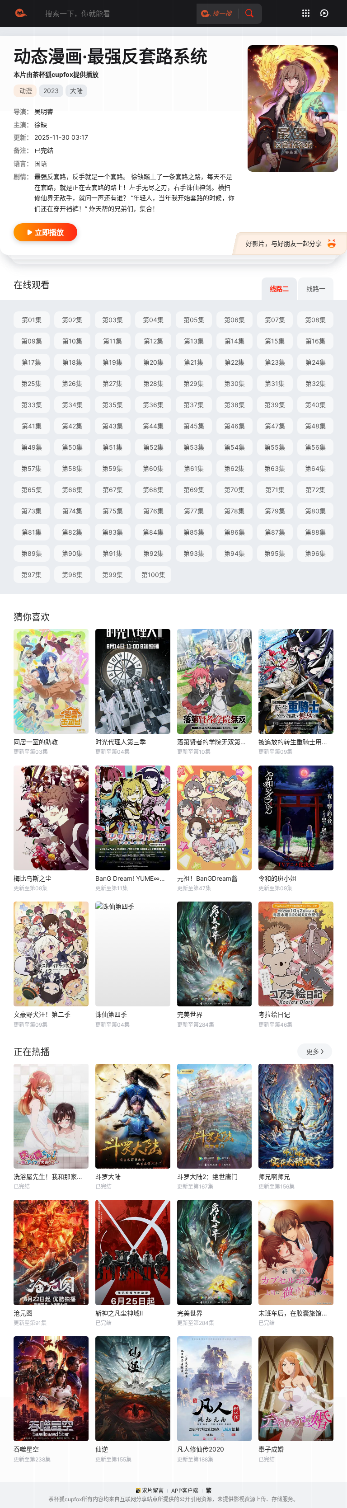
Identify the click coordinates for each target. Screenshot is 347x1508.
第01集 (32, 320)
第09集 (31, 341)
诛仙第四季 (111, 1014)
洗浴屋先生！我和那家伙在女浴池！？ (51, 1176)
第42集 (72, 426)
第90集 (72, 553)
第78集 (234, 511)
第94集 (234, 553)
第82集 (72, 532)
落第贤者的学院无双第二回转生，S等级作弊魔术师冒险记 (214, 742)
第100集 (153, 574)
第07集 (275, 320)
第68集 (153, 489)
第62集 (234, 468)
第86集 (234, 532)
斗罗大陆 (108, 1176)
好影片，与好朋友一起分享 (284, 243)
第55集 (274, 447)
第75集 (113, 511)
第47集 (275, 426)
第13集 (194, 341)
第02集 (72, 320)
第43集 (112, 426)
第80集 (315, 511)
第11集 (112, 341)
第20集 (153, 362)
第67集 (113, 489)
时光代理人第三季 (120, 742)
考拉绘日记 (274, 1014)
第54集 (234, 447)
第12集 (153, 341)
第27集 (112, 383)
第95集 (274, 553)
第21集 (193, 362)
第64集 (315, 468)
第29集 (193, 383)
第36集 (153, 405)
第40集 (315, 405)
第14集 (234, 341)
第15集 (275, 341)
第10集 (72, 341)
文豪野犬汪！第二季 (42, 1014)
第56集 (315, 447)
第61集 (194, 468)
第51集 (112, 447)
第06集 (234, 320)
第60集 (153, 468)
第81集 (32, 532)
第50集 (72, 447)
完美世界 (189, 1014)
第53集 (193, 447)
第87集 (275, 532)
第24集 (315, 362)
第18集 (72, 362)
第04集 (153, 320)
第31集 (275, 383)
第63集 (274, 468)
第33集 (31, 405)
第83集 (112, 532)
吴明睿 (43, 111)
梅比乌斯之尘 (33, 878)
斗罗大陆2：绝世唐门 (207, 1176)
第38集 (234, 405)
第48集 (315, 426)
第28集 (153, 383)
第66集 (72, 489)
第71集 (275, 489)
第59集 (112, 468)
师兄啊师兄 (274, 1176)
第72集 (315, 489)
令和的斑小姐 (277, 878)
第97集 (31, 574)
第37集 (193, 405)
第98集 (72, 574)
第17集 (31, 362)
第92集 (153, 553)
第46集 (234, 426)
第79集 (275, 511)
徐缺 (40, 124)
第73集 (31, 511)
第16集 (315, 341)
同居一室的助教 (36, 742)
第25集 (31, 383)
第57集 (31, 468)
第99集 (112, 574)
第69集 (193, 489)
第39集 (274, 405)
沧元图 (23, 1313)
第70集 (234, 489)
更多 (312, 1051)
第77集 (194, 511)
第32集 (315, 383)
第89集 (31, 553)
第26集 (72, 383)
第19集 (112, 362)
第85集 (193, 532)
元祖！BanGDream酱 (207, 878)
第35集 (112, 405)
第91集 (112, 553)
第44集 (153, 426)
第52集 (153, 447)
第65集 (31, 489)
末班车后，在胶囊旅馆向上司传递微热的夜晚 (295, 1313)
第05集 (193, 320)
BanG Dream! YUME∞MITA (132, 878)
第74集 (72, 511)
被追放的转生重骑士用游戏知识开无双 (295, 742)
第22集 (234, 362)
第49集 (31, 447)
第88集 (315, 532)
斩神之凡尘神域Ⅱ (119, 1313)
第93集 (193, 553)
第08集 (315, 320)
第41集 (32, 426)
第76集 (153, 511)
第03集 (112, 320)
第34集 (72, 405)
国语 (40, 163)
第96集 (315, 553)
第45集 (193, 426)
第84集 (153, 532)
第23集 (275, 362)
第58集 (72, 468)
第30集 (234, 383)
